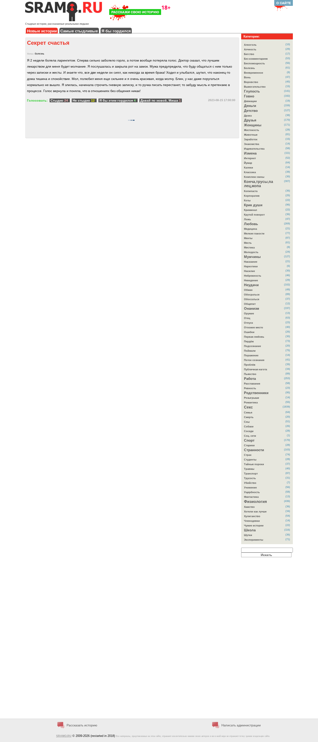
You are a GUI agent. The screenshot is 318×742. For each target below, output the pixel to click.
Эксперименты (253, 539)
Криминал (250, 210)
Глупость (252, 91)
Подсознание (252, 346)
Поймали (250, 350)
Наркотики (251, 266)
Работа (250, 379)
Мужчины (252, 257)
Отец (247, 318)
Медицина (250, 228)
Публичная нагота (255, 369)
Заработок (250, 139)
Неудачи (251, 285)
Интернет (250, 158)
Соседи (249, 431)
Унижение (250, 487)
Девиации (250, 101)
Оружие (249, 313)
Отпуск (248, 322)
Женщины (252, 125)
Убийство (250, 482)
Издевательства (254, 148)
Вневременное (253, 72)
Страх (247, 454)
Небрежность (252, 275)
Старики (249, 445)
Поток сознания (254, 360)
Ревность (250, 388)
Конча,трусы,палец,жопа (258, 184)
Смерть (249, 417)
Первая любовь (254, 336)
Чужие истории (254, 525)
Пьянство (250, 374)
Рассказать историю (82, 725)
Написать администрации (241, 725)
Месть (248, 242)
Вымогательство (255, 86)
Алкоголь (250, 44)
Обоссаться (251, 299)
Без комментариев (256, 58)
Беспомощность (254, 63)
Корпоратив (252, 195)
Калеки (248, 167)
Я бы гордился (116, 31)
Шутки (248, 535)
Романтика (251, 402)
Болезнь (249, 68)
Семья (248, 412)
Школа (250, 530)
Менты (248, 238)
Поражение (251, 355)
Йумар (248, 162)
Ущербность (252, 492)
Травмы (249, 468)
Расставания (252, 383)
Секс (248, 407)
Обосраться (251, 294)
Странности (254, 450)
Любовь (251, 224)
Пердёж (249, 341)
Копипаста (250, 191)
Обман (248, 290)
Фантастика (251, 496)
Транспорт (251, 473)
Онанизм (251, 308)
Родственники (256, 393)
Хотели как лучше (255, 511)
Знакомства (251, 144)
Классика (250, 172)
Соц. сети (250, 435)
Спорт (249, 440)
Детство (251, 111)
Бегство (249, 54)
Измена (250, 153)
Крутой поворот (254, 214)
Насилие (249, 271)
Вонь (247, 77)
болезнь (39, 53)
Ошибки (249, 332)
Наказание (250, 261)
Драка (248, 115)
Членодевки (252, 520)
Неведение (251, 280)
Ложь (247, 219)
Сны (247, 421)
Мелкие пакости (254, 233)
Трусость (250, 478)
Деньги (250, 106)
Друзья (250, 120)
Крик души (253, 205)
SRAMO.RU (63, 736)
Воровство (251, 82)
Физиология (255, 502)
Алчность (250, 49)
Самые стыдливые (79, 31)
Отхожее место (253, 327)
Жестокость (251, 130)
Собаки (249, 426)
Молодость (251, 252)
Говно (249, 96)
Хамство (249, 506)
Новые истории (42, 31)
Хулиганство (252, 516)
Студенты (250, 459)
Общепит (250, 303)
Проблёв (249, 364)
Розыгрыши (251, 397)
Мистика (249, 247)
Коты (247, 200)
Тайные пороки (254, 464)
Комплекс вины (254, 176)
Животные (250, 134)
